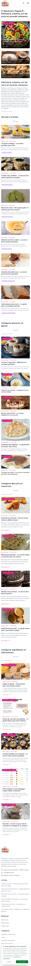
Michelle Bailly (4, 173)
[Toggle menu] (28, 3)
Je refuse (9, 961)
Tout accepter (22, 961)
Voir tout (15, 121)
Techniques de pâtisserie (8, 281)
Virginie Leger (4, 141)
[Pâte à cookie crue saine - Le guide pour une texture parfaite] (15, 71)
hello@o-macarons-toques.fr (11, 875)
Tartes (3, 937)
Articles (4, 880)
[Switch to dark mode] (23, 3)
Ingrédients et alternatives (9, 52)
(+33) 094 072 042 (8, 872)
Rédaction (5, 916)
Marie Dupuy (4, 205)
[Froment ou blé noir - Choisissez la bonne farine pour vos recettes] (15, 57)
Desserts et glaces (8, 23)
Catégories (5, 931)
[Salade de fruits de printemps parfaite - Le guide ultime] (15, 34)
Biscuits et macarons (7, 184)
